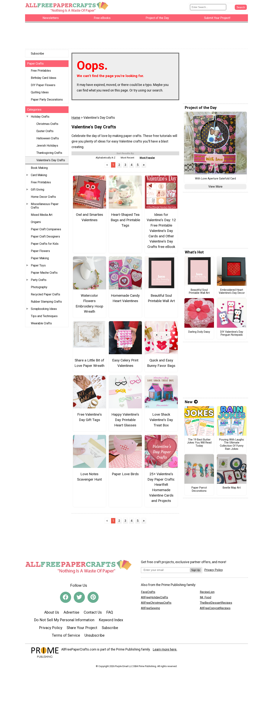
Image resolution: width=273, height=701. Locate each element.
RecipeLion (207, 592)
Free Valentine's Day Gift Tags (89, 417)
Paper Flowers (40, 251)
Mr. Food (205, 597)
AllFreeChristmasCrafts (156, 603)
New (188, 402)
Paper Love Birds (125, 474)
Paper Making (40, 258)
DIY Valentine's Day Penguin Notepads (231, 333)
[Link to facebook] (65, 597)
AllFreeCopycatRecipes (215, 608)
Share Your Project (82, 627)
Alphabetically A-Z (105, 157)
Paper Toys (38, 265)
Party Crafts (38, 280)
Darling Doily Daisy (199, 331)
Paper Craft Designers (45, 236)
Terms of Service (66, 635)
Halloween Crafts (47, 138)
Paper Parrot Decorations (199, 489)
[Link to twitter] (79, 597)
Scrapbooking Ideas (44, 309)
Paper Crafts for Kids (44, 243)
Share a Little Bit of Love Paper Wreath (89, 363)
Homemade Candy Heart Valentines (125, 298)
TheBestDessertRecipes (216, 603)
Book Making (39, 168)
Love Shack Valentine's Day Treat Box (161, 419)
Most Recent (127, 157)
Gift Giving (37, 189)
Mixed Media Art (41, 215)
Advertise (71, 612)
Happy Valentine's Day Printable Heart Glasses (125, 419)
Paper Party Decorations (47, 99)
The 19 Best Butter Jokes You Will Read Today (199, 442)
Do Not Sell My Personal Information (64, 620)
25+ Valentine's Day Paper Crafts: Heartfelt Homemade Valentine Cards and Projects (161, 487)
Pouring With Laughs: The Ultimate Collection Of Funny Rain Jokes (231, 444)
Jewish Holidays (47, 145)
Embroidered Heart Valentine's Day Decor (232, 292)
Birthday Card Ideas (43, 78)
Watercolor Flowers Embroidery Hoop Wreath (89, 303)
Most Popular (147, 157)
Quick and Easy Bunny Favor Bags (161, 363)
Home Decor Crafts (43, 197)
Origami (36, 222)
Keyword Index (111, 620)
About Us (51, 612)
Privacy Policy (50, 627)
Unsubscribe (94, 635)
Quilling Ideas (40, 92)
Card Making (39, 175)
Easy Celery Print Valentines (125, 363)
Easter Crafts (44, 131)
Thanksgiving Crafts (49, 153)
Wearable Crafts (41, 323)
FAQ (109, 612)
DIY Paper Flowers (43, 85)
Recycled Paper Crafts (45, 294)
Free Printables (41, 70)
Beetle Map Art (232, 487)
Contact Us (93, 612)
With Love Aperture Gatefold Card (215, 178)
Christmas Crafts (47, 124)
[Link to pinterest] (93, 597)
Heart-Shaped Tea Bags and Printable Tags (125, 219)
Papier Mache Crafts (44, 272)
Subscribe (37, 53)
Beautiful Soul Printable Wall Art (161, 298)
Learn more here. (165, 649)
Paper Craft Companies (46, 229)
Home (76, 117)
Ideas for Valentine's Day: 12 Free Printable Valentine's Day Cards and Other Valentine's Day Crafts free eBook (161, 230)
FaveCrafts (148, 592)
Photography (39, 287)
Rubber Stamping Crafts (46, 301)
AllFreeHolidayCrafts (154, 597)
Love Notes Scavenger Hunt (89, 476)
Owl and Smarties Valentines (89, 217)
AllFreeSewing (150, 608)
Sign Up (195, 570)
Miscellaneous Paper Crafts (44, 205)
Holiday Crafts (40, 116)
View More (215, 186)
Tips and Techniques (44, 316)
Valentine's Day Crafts (50, 160)
